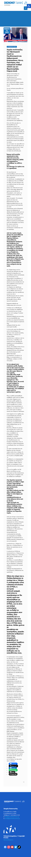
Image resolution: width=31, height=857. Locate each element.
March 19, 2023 (7, 30)
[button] (29, 6)
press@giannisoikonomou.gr (12, 818)
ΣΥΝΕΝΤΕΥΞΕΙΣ (12, 46)
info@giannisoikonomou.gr (12, 816)
